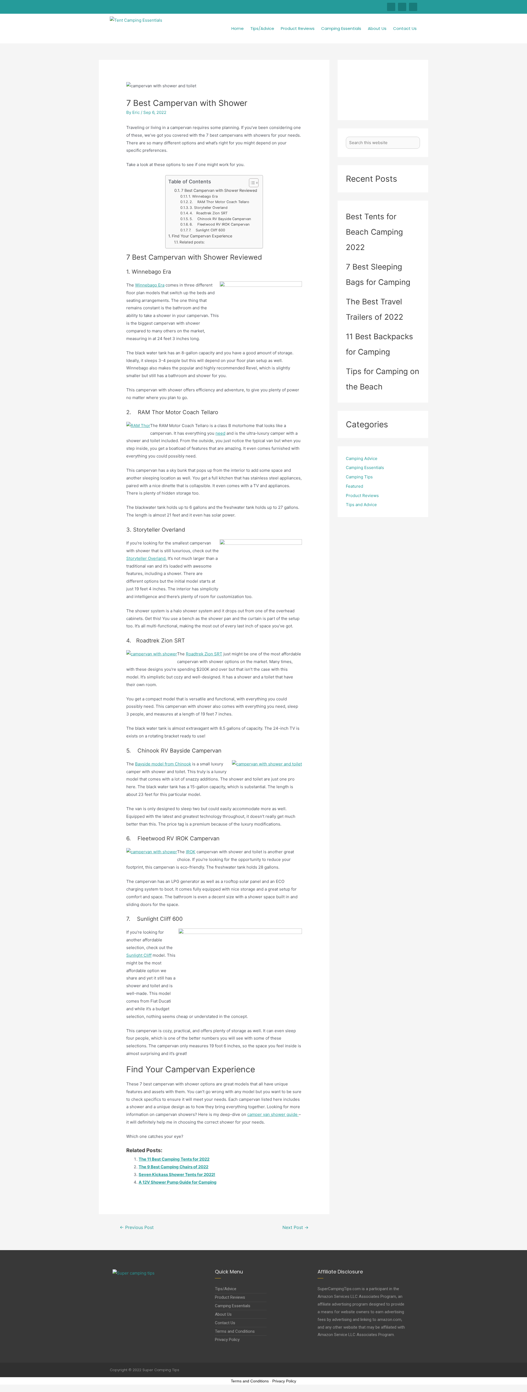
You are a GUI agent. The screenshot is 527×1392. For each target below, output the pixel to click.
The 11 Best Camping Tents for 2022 (174, 1159)
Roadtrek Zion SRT (204, 653)
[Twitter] (402, 7)
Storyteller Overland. (146, 558)
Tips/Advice (262, 28)
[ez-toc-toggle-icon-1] (251, 182)
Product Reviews (298, 28)
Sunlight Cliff (139, 955)
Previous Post (137, 1227)
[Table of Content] (254, 182)
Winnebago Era (149, 285)
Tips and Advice (361, 504)
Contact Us (405, 28)
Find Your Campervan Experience (202, 236)
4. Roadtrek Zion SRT (209, 213)
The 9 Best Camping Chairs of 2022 (173, 1166)
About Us (377, 28)
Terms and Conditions (250, 1381)
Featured (354, 486)
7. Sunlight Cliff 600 (207, 230)
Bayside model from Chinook (163, 764)
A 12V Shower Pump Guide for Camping (178, 1182)
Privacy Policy (284, 1381)
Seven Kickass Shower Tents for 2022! (177, 1174)
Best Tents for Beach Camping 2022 (374, 232)
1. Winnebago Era (203, 196)
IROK (190, 851)
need (220, 433)
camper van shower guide (273, 1114)
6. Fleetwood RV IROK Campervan (220, 224)
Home (237, 28)
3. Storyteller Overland (209, 208)
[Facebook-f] (391, 7)
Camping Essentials (341, 28)
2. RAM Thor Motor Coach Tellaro (219, 202)
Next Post (295, 1227)
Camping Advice (361, 458)
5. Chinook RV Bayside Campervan (220, 219)
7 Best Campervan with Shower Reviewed (219, 190)
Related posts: (192, 242)
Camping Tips (359, 476)
